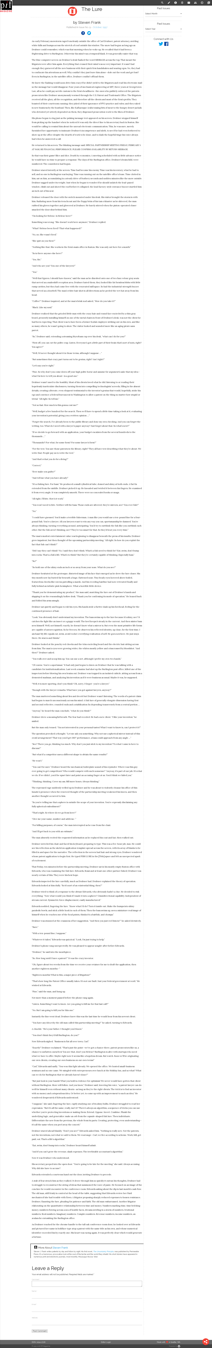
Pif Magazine (45, 1346)
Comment (36, 1279)
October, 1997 (100, 27)
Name (34, 1291)
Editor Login (106, 1342)
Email (34, 1304)
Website (35, 1318)
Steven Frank (60, 1247)
